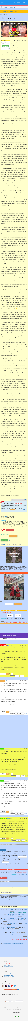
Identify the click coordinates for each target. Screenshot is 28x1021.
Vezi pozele (18, 603)
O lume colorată (11, 923)
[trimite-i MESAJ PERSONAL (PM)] (11, 645)
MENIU (17, 11)
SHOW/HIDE (24, 874)
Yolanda (13, 932)
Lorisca (13, 936)
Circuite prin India (7, 11)
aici (24, 500)
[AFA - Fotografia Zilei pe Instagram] (6, 985)
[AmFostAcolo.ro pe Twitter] (15, 985)
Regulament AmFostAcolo (9, 975)
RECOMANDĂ (5, 46)
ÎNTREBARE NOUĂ (5, 862)
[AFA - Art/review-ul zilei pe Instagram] (3, 985)
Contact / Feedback (7, 963)
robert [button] (2, 748)
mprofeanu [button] (3, 818)
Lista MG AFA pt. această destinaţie (19, 939)
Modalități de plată (7, 968)
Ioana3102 (5, 928)
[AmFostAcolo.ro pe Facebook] (9, 985)
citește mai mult (20, 509)
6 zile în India (10, 909)
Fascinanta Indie (11, 927)
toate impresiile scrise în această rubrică (13, 943)
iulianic (25, 909)
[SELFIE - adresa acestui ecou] (12, 674)
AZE (12, 916)
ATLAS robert (9, 529)
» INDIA (5, 7)
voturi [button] (24, 618)
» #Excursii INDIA (12, 7)
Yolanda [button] (3, 681)
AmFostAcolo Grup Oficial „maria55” (10, 989)
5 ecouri (3, 544)
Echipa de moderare (8, 965)
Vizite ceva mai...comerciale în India (15, 914)
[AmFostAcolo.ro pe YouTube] (12, 985)
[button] (9, 711)
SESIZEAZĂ (12, 536)
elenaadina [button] (3, 645)
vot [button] (26, 775)
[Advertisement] (14, 731)
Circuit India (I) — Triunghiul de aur (15, 931)
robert (5, 42)
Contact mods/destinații (8, 966)
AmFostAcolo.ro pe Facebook (6, 954)
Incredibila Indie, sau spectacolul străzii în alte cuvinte (14, 919)
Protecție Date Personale (9, 976)
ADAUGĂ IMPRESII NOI (23, 856)
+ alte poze (9, 603)
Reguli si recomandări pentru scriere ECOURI (9, 871)
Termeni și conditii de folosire (10, 973)
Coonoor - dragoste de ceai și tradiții (16, 935)
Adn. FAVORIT (4, 540)
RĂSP (3, 673)
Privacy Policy (6, 978)
